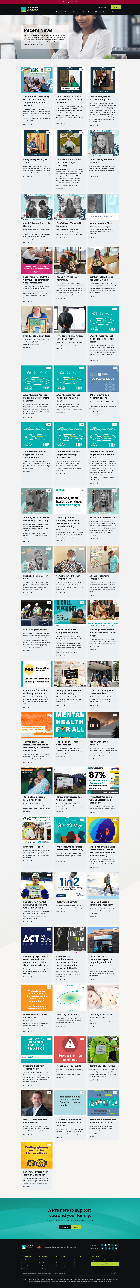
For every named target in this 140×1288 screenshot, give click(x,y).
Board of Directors (26, 1266)
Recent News (43, 1263)
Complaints (42, 1269)
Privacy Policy (115, 1273)
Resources (77, 1260)
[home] (30, 9)
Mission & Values (26, 1263)
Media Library (60, 1266)
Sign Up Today (105, 1264)
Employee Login (102, 7)
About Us (24, 1260)
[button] (57, 12)
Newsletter (42, 1266)
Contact (76, 1266)
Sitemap (76, 1263)
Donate (116, 7)
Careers (58, 1260)
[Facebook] (109, 1245)
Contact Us (64, 1227)
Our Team (24, 1269)
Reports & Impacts (44, 1260)
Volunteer (59, 1263)
